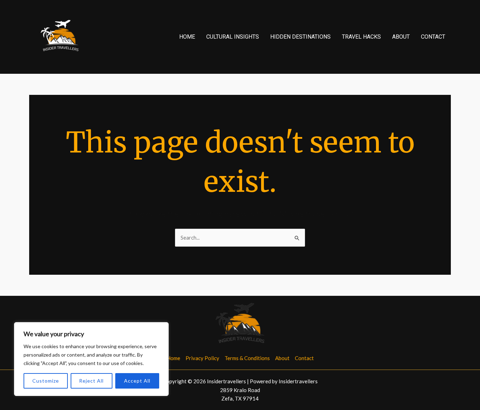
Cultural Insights (232, 36)
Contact (433, 36)
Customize (45, 381)
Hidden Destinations (300, 36)
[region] (91, 359)
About (401, 36)
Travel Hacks (361, 36)
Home (187, 36)
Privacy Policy (202, 358)
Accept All (137, 381)
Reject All (91, 381)
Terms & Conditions (247, 358)
